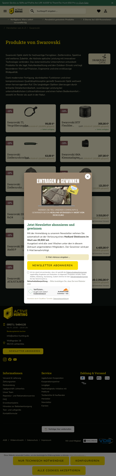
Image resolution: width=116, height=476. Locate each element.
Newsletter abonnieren (52, 265)
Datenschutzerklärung (61, 299)
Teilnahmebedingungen (79, 276)
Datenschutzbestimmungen (76, 272)
